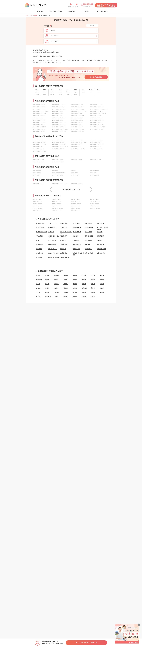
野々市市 (45, 92)
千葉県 (56, 279)
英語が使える (52, 227)
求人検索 (40, 11)
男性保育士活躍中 (41, 232)
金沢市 (36, 89)
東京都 (102, 275)
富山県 (47, 284)
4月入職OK (39, 236)
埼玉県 (47, 279)
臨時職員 (99, 232)
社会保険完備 (89, 227)
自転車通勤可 (64, 257)
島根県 (47, 292)
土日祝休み (100, 223)
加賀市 (75, 89)
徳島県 (84, 292)
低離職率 (99, 240)
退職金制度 (39, 244)
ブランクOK (88, 232)
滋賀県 (65, 288)
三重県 (102, 284)
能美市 (36, 92)
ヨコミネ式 (76, 223)
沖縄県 (93, 296)
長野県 (102, 279)
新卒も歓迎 (63, 223)
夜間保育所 (63, 236)
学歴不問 (39, 257)
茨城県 (65, 279)
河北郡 (67, 92)
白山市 (98, 89)
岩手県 (75, 275)
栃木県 (75, 279)
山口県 (38, 292)
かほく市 (91, 89)
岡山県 (102, 288)
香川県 (75, 292)
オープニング (77, 232)
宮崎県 (75, 296)
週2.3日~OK (76, 249)
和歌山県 (84, 288)
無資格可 (75, 236)
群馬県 (84, 279)
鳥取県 (56, 292)
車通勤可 (51, 232)
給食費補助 (63, 253)
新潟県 (93, 279)
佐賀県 (84, 296)
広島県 (93, 288)
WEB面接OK (88, 249)
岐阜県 (93, 284)
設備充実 (39, 249)
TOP (27, 15)
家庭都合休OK (101, 249)
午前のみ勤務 (89, 253)
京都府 (56, 288)
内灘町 (83, 92)
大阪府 (38, 288)
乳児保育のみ (40, 227)
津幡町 (75, 92)
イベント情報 (71, 11)
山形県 (84, 275)
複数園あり (100, 244)
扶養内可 (63, 240)
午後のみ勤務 (101, 253)
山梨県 (56, 284)
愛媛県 (65, 292)
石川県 (31, 15)
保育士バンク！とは (55, 11)
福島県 (56, 275)
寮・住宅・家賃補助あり (102, 228)
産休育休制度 (89, 236)
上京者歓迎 (76, 240)
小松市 (52, 89)
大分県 (65, 296)
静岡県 (84, 284)
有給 (37, 240)
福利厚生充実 (77, 227)
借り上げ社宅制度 (54, 253)
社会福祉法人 (40, 223)
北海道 (38, 275)
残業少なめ (88, 240)
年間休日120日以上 (53, 237)
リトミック (63, 227)
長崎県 (56, 296)
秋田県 (93, 275)
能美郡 (35, 15)
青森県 (65, 275)
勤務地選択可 (52, 244)
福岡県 (102, 292)
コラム (87, 11)
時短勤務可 (88, 223)
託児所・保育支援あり (78, 254)
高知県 (93, 292)
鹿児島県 (48, 296)
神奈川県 (39, 279)
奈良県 (75, 288)
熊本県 (38, 296)
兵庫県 (47, 288)
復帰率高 (63, 249)
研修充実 (87, 244)
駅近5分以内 (52, 240)
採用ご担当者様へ (102, 11)
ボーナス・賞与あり (66, 232)
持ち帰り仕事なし (54, 257)
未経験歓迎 (100, 236)
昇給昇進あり (77, 244)
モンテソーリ (52, 223)
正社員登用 (63, 244)
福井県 (65, 284)
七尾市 (44, 89)
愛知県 (75, 284)
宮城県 (47, 275)
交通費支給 (39, 253)
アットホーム (52, 249)
